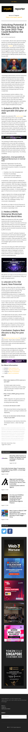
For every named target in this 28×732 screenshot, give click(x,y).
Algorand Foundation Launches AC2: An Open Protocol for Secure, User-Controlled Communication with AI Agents (18, 483)
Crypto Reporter (14, 9)
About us (3, 705)
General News (10, 443)
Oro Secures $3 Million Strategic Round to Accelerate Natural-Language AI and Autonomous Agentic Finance (17, 499)
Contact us (3, 707)
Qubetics (9, 444)
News (14, 443)
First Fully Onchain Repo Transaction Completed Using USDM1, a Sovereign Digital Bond (13, 469)
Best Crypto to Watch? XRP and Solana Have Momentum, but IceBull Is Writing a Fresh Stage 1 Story (18, 514)
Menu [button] (15, 1)
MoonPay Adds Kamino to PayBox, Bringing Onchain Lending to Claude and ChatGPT (18, 458)
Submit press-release (5, 708)
